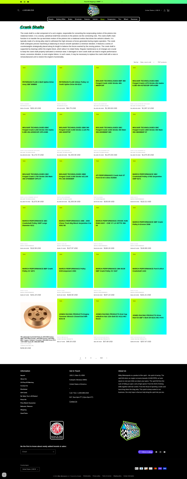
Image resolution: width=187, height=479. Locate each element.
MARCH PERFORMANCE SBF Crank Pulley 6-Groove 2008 (148, 223)
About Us (23, 379)
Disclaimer (23, 389)
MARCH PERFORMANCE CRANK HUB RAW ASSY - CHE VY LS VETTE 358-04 (112, 223)
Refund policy (87, 476)
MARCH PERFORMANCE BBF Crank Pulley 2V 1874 (37, 270)
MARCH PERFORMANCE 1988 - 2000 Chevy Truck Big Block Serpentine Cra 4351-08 (75, 223)
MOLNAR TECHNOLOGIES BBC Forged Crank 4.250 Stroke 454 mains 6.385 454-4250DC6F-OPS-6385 (38, 130)
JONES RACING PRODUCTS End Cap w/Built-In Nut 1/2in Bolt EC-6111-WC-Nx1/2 (111, 316)
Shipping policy (117, 476)
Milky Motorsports (62, 476)
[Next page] (107, 358)
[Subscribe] (53, 451)
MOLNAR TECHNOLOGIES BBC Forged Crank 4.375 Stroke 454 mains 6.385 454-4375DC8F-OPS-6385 (148, 83)
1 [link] (80, 358)
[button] (18, 10)
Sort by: (136, 62)
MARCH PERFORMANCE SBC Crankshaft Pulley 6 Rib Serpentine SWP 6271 (147, 176)
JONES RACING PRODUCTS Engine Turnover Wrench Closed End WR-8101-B (74, 316)
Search (22, 375)
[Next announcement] (122, 2)
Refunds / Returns (26, 406)
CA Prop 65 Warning (27, 382)
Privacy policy (96, 476)
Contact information (128, 476)
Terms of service (106, 476)
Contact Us (24, 386)
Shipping (23, 410)
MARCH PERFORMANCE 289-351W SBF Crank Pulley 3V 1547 (110, 270)
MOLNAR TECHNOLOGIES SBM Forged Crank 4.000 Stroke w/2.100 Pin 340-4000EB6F (73, 176)
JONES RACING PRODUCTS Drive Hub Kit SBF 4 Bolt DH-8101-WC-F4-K (148, 316)
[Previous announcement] (65, 2)
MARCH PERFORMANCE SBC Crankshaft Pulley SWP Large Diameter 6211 (34, 223)
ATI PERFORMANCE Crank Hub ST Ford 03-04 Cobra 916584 (110, 176)
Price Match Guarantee (28, 403)
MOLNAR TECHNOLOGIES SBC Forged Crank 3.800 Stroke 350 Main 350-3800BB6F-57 (148, 130)
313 (101, 358)
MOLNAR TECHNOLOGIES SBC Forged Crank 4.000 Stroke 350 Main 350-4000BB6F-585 (111, 130)
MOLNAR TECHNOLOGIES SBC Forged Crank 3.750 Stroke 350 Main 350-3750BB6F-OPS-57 (37, 176)
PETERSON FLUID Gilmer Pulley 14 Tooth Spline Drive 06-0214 (74, 83)
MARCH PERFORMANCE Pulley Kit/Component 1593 (72, 270)
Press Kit (23, 399)
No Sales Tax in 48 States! (29, 396)
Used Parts (24, 413)
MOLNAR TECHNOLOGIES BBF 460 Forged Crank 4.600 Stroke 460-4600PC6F (111, 83)
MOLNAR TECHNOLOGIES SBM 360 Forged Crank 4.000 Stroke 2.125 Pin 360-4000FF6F (74, 130)
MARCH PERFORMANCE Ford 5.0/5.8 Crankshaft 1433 (148, 270)
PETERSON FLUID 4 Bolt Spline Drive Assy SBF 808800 (38, 83)
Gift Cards (23, 392)
